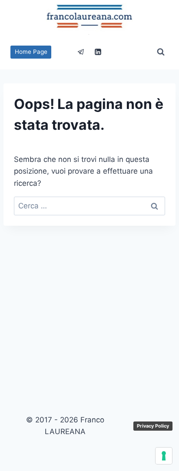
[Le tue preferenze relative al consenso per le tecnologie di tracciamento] (164, 456)
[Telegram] (80, 52)
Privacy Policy (153, 426)
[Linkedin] (98, 52)
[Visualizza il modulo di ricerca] (161, 52)
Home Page (31, 51)
